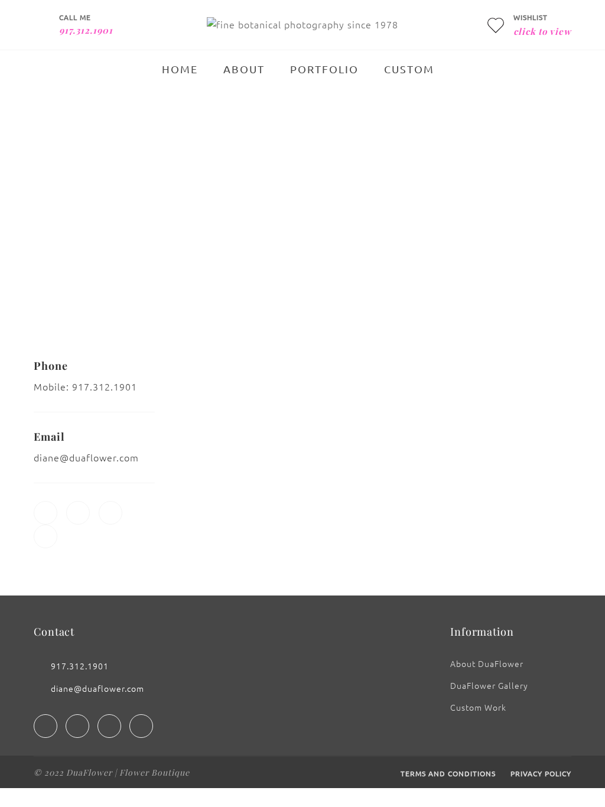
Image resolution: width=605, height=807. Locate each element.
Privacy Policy (540, 773)
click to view (542, 31)
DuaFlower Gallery (489, 685)
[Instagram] (77, 726)
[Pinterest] (141, 726)
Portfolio (324, 69)
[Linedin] (109, 726)
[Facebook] (45, 726)
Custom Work (478, 707)
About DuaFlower (486, 663)
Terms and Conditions (448, 773)
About (244, 69)
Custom (409, 69)
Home (180, 69)
